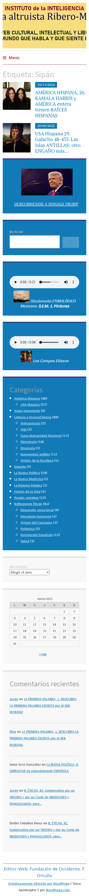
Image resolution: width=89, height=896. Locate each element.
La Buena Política (27, 472)
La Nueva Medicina (28, 479)
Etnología (28, 448)
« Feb (43, 654)
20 (44, 631)
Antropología (30, 423)
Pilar (13, 731)
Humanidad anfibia (35, 454)
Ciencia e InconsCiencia (32, 417)
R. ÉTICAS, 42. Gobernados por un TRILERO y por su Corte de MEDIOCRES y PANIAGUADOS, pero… (42, 797)
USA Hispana (30, 404)
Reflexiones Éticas (28, 503)
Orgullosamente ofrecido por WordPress (39, 883)
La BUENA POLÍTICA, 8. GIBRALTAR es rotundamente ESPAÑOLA (44, 767)
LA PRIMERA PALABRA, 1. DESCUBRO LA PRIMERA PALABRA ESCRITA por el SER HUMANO (43, 705)
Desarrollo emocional (37, 510)
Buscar (16, 232)
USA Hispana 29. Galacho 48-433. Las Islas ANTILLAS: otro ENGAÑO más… (58, 142)
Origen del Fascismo (36, 522)
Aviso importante (27, 410)
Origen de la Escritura (37, 460)
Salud (25, 541)
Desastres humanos (36, 516)
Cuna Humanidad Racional (41, 435)
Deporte (20, 466)
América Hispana (27, 398)
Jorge (14, 699)
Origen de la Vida (27, 491)
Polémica (28, 528)
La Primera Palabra (28, 485)
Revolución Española (37, 535)
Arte (23, 429)
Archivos (18, 567)
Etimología (29, 441)
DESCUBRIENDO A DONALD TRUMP (46, 204)
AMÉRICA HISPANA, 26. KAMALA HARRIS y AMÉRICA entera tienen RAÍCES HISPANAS (60, 104)
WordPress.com (58, 890)
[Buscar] (70, 242)
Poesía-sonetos (26, 497)
